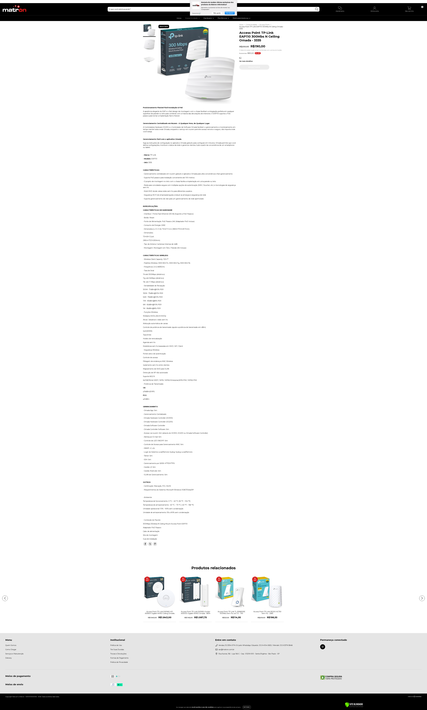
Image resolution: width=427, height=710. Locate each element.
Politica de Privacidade (119, 662)
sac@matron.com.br (226, 650)
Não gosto (217, 13)
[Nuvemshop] (415, 697)
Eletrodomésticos (241, 18)
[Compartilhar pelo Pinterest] (155, 545)
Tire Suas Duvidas (117, 650)
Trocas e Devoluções (118, 654)
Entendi (247, 707)
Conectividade (191, 18)
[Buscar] (316, 9)
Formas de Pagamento (119, 658)
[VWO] (201, 13)
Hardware (207, 18)
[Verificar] (353, 705)
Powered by (195, 13)
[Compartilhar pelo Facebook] (145, 545)
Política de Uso (116, 645)
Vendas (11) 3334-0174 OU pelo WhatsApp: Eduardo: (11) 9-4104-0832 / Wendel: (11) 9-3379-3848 (256, 645)
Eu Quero (229, 13)
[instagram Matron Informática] (3, 2)
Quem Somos (10, 645)
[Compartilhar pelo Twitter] (150, 545)
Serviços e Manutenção (14, 654)
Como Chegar (10, 650)
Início (179, 18)
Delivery (8, 658)
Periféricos (223, 18)
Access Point (264, 25)
